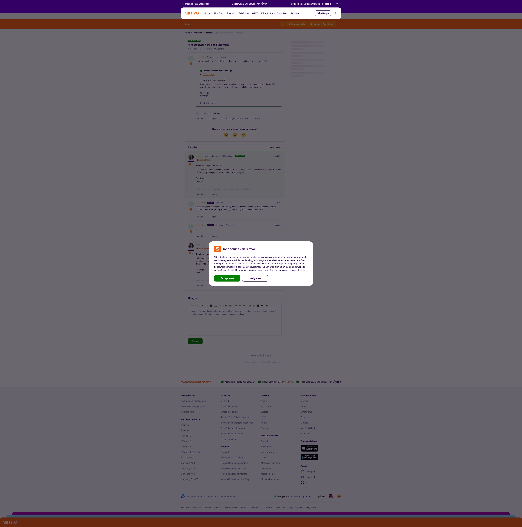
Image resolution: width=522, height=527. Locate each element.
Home (207, 13)
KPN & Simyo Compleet (274, 13)
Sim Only (219, 13)
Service (294, 13)
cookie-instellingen (232, 270)
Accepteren (227, 278)
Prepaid (231, 13)
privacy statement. (298, 270)
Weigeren (255, 278)
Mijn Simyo (323, 13)
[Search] (335, 13)
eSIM (255, 13)
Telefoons (244, 13)
